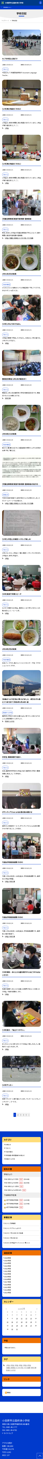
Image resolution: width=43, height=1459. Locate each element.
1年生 (7, 128)
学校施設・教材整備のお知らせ (15, 1155)
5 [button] (26, 1115)
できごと (8, 1148)
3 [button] (20, 1115)
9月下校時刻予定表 (18, 1200)
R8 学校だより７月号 (17, 1179)
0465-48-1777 (11, 1427)
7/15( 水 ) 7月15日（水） (10, 1238)
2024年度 (7, 1263)
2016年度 (7, 1285)
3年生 (7, 1049)
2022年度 (7, 1268)
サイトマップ (8, 1433)
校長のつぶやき (9, 721)
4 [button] (23, 1115)
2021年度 (7, 1271)
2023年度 (7, 1266)
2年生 (7, 558)
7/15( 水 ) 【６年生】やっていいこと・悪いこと (16, 1243)
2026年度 (7, 1258)
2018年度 (7, 1279)
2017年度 (7, 1282)
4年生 (7, 343)
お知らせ (8, 1144)
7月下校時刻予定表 (18, 1204)
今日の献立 (9, 1152)
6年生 (7, 238)
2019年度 (7, 1276)
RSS (9, 1392)
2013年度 (7, 1292)
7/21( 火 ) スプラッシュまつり (12, 1228)
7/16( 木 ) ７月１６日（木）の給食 (13, 1233)
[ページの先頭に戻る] (40, 1456)
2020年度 (7, 1274)
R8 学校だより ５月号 (13, 1186)
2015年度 (7, 1287)
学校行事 (8, 398)
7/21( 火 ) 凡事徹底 (9, 1223)
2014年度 (7, 1290)
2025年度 (7, 1260)
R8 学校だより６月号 (17, 1183)
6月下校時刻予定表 (14, 1207)
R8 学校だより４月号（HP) (15, 1190)
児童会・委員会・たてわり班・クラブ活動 (21, 238)
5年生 (7, 881)
